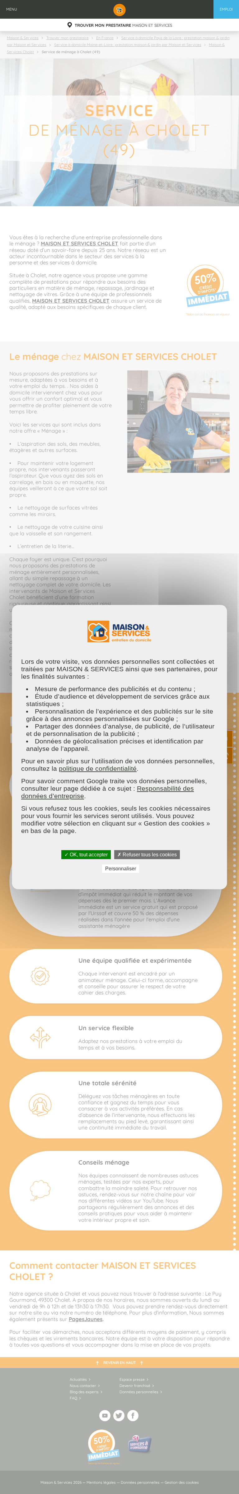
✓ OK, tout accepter (86, 854)
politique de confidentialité (98, 768)
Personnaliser (120, 868)
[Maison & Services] (119, 9)
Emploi (226, 9)
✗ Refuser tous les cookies (147, 854)
